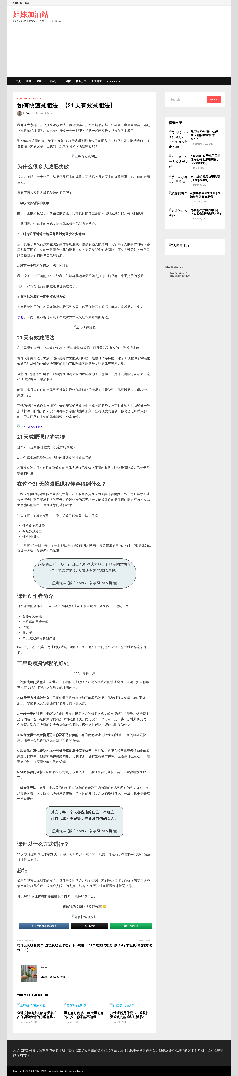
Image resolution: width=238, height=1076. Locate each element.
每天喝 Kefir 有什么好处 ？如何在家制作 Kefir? (204, 135)
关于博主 (96, 81)
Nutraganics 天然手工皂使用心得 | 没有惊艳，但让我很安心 (206, 159)
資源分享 (81, 81)
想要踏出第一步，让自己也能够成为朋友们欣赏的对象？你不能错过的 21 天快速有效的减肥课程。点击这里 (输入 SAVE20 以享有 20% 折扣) (84, 573)
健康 (39, 81)
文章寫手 (52, 81)
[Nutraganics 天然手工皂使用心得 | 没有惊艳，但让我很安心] (178, 156)
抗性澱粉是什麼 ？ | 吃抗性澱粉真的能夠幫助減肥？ (129, 1015)
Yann (28, 113)
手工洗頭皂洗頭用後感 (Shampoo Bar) (205, 178)
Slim (38, 98)
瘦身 (28, 81)
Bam (79, 1070)
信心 (20, 317)
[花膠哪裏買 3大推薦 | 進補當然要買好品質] (178, 194)
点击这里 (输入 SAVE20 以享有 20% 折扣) (84, 821)
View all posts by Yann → (54, 976)
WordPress (66, 1070)
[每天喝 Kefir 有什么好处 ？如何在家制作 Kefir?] (178, 132)
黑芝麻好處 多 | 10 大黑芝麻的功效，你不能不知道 (84, 1015)
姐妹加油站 (31, 14)
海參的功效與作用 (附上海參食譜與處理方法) (206, 211)
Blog (32, 98)
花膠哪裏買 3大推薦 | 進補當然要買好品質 (205, 194)
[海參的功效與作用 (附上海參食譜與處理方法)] (178, 211)
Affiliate (22, 98)
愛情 (68, 81)
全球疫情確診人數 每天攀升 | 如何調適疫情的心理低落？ (38, 1015)
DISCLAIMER (113, 81)
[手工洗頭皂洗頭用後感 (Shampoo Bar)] (178, 177)
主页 (18, 81)
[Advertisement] (119, 53)
